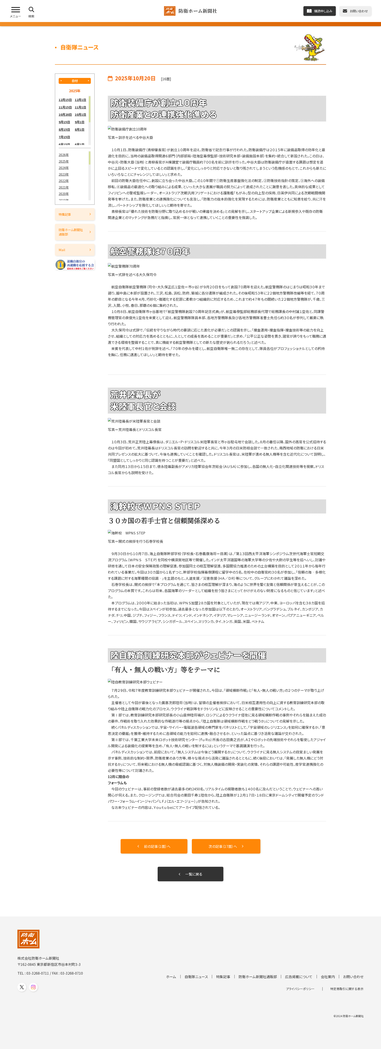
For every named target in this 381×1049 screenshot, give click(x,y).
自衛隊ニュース (196, 976)
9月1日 (79, 122)
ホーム (171, 976)
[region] (75, 120)
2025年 (64, 161)
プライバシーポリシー (300, 988)
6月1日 (79, 144)
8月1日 (79, 129)
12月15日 (65, 99)
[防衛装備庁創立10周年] (217, 129)
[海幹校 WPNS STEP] (217, 533)
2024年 (64, 167)
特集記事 (65, 214)
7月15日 (64, 136)
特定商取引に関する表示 (347, 988)
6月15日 (64, 144)
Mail (62, 249)
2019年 (64, 200)
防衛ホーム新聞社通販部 (71, 231)
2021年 (64, 187)
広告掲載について (298, 976)
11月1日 (80, 107)
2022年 (64, 180)
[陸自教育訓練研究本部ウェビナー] (217, 682)
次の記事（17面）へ (223, 846)
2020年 (64, 193)
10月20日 (65, 114)
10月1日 (80, 114)
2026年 (64, 154)
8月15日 (64, 129)
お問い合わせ (353, 976)
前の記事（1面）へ (157, 846)
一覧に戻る (193, 874)
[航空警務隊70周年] (217, 266)
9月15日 (64, 122)
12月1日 (80, 99)
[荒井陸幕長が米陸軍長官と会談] (217, 421)
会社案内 (328, 976)
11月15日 (65, 107)
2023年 (64, 174)
